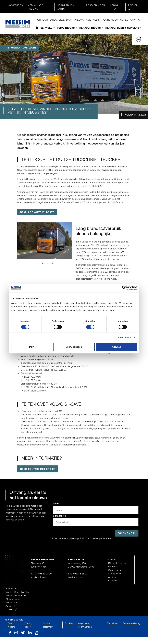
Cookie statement (48, 625)
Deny (31, 347)
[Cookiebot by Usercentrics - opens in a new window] (124, 288)
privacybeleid (106, 538)
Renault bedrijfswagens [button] (122, 27)
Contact (135, 19)
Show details (124, 337)
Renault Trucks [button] (90, 27)
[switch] (58, 327)
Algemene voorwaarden (85, 625)
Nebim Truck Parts (65, 7)
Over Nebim (93, 19)
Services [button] (46, 27)
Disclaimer (112, 623)
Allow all (116, 347)
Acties (124, 19)
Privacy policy (28, 625)
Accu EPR (11, 605)
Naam (56, 503)
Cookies (69, 623)
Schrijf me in (127, 533)
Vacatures (15, 5)
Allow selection (74, 347)
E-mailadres (59, 515)
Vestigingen (110, 19)
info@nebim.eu (38, 577)
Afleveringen (95, 5)
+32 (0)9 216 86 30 (77, 573)
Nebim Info (114, 7)
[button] (39, 264)
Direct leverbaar (61, 19)
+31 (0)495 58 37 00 (41, 573)
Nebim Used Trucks (35, 7)
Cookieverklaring (131, 623)
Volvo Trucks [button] (66, 27)
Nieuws (79, 19)
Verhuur (42, 19)
